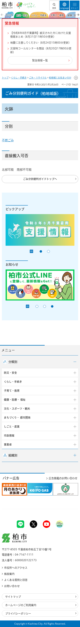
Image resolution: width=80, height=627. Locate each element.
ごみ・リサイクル (38, 77)
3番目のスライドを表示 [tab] (52, 306)
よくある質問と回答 (16, 580)
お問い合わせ (12, 586)
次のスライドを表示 (78, 15)
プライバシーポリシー (18, 613)
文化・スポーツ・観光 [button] (17, 408)
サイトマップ (13, 596)
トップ (5, 77)
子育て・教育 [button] (12, 390)
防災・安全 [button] (10, 372)
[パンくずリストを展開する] (76, 78)
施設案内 (9, 574)
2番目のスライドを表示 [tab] (48, 251)
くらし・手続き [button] (13, 381)
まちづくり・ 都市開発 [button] (17, 417)
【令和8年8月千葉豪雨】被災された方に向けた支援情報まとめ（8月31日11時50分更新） (40, 35)
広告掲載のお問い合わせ (63, 478)
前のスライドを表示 (2, 15)
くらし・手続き (19, 77)
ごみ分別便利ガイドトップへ (40, 179)
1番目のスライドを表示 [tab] (40, 251)
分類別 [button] (12, 361)
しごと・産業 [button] (12, 426)
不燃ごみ (8, 140)
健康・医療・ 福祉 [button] (14, 399)
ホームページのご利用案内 (20, 605)
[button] (54, 5)
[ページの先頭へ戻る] (68, 509)
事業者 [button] (8, 444)
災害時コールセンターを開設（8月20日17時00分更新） (40, 50)
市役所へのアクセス (15, 567)
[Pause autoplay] (31, 251)
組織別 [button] (12, 455)
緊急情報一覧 (40, 60)
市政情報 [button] (9, 435)
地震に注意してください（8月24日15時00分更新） (40, 42)
